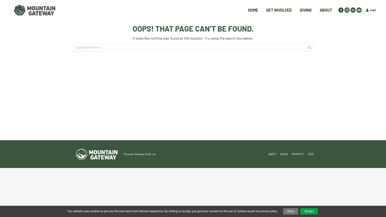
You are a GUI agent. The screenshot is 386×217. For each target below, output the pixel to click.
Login (373, 10)
